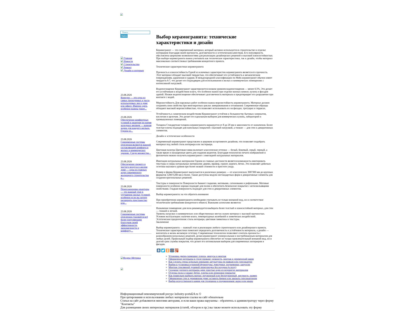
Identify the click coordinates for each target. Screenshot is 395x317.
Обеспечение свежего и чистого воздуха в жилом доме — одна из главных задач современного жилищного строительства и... (135, 171)
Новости (128, 61)
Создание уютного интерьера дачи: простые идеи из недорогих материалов (208, 270)
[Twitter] (163, 250)
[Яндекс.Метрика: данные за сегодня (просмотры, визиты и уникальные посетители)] (131, 258)
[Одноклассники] (167, 250)
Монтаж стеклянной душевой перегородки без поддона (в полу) (202, 267)
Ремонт (127, 67)
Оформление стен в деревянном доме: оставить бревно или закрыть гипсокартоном (212, 278)
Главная (127, 58)
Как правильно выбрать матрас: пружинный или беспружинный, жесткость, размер (212, 275)
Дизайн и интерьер (133, 70)
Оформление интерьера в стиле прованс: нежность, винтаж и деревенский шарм (211, 259)
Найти (124, 36)
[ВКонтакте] (158, 250)
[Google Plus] (176, 250)
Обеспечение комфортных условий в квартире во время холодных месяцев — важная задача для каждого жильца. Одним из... (136, 125)
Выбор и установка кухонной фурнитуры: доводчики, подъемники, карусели (209, 264)
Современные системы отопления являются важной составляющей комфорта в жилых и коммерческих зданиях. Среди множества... (136, 147)
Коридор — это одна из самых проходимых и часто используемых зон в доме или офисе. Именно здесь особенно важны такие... (135, 103)
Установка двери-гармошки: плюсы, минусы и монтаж (197, 256)
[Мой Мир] (172, 250)
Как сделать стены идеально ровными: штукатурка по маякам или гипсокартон (210, 261)
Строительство (131, 64)
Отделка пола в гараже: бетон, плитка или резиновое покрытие (201, 273)
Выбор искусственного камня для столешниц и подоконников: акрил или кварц (210, 281)
